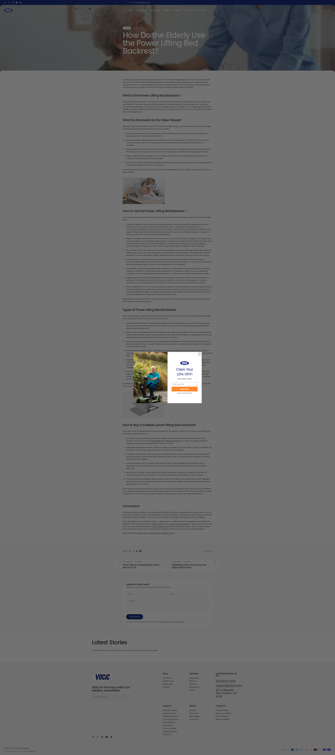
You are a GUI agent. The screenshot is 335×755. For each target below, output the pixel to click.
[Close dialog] (199, 354)
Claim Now (184, 389)
